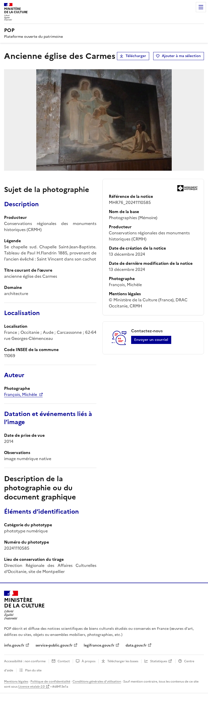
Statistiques (158, 661)
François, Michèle (20, 394)
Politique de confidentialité (50, 681)
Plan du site (33, 670)
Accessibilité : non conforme (25, 661)
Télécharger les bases (122, 661)
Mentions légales (16, 681)
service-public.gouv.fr (54, 645)
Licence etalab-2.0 (31, 686)
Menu (201, 7)
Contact (64, 661)
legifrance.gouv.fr (99, 645)
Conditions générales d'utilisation (97, 681)
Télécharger (136, 56)
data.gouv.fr (136, 645)
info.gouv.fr (14, 645)
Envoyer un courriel (151, 339)
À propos (88, 661)
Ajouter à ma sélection (181, 56)
